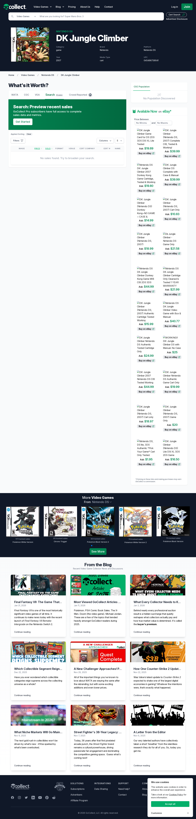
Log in (174, 6)
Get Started (23, 121)
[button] (91, 545)
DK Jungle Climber (70, 75)
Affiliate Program (79, 800)
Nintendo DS (47, 75)
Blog (144, 794)
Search (53, 94)
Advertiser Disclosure (177, 19)
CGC (26, 94)
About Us (85, 6)
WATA (14, 94)
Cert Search (174, 14)
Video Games (28, 75)
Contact (108, 6)
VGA (37, 94)
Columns (103, 140)
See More (98, 551)
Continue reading (22, 632)
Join (187, 6)
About (145, 788)
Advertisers (76, 794)
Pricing (72, 6)
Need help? (124, 788)
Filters (16, 140)
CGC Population (142, 86)
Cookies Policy (176, 794)
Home (11, 75)
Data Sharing (101, 788)
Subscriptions (77, 788)
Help (97, 6)
